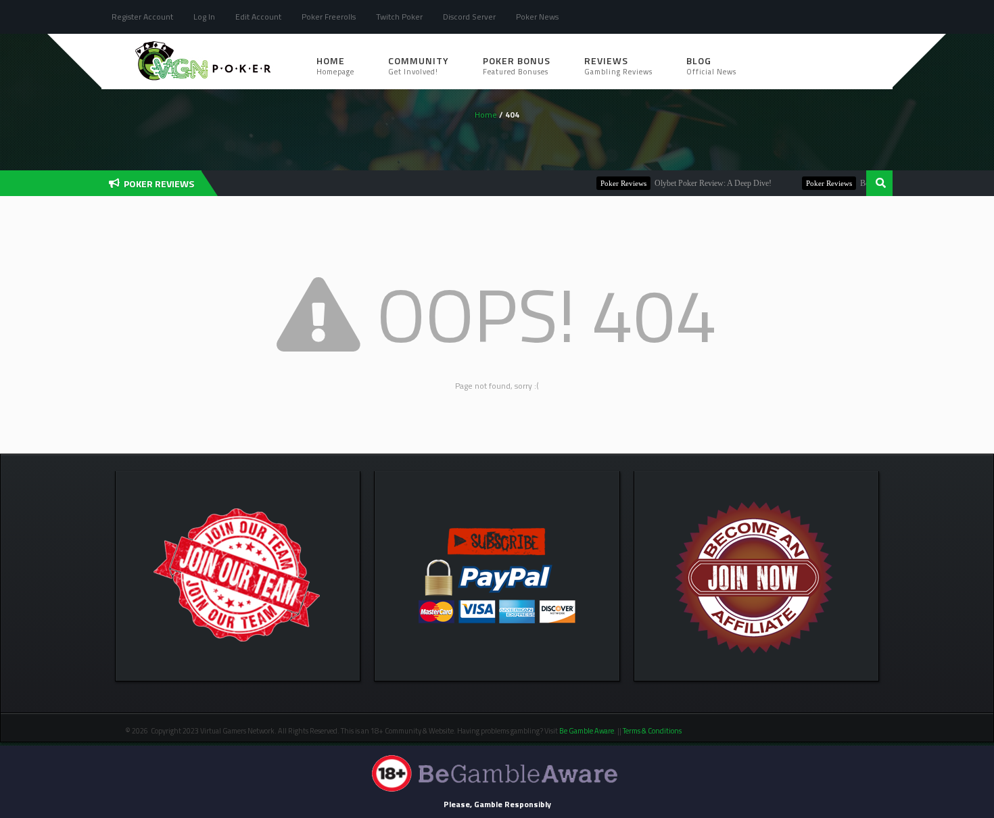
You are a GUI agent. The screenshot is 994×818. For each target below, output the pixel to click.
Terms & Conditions (653, 730)
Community (418, 65)
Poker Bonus (516, 65)
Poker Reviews (608, 183)
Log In (204, 16)
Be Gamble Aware (586, 730)
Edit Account (258, 16)
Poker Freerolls (329, 16)
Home (335, 65)
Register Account (142, 16)
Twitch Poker (399, 16)
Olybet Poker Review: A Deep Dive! (697, 183)
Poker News (537, 16)
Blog (711, 65)
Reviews (618, 65)
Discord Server (469, 16)
